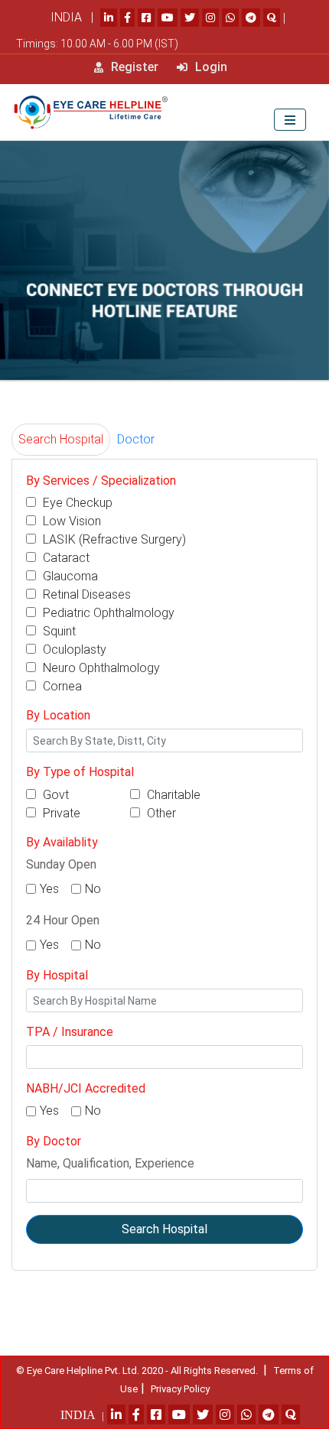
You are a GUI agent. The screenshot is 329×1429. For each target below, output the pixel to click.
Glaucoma (69, 576)
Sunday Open (61, 864)
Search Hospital (164, 1229)
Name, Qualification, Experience (110, 1163)
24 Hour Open (62, 920)
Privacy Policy (180, 1389)
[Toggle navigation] (290, 120)
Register (133, 67)
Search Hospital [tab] (60, 439)
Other (160, 813)
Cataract (65, 557)
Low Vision (70, 521)
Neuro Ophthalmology (100, 668)
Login (209, 67)
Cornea (61, 686)
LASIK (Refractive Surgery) (113, 539)
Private (60, 813)
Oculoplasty (73, 649)
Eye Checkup (76, 502)
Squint (58, 631)
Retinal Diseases (85, 594)
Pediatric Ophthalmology (107, 613)
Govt (54, 795)
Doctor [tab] (136, 439)
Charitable (172, 795)
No (93, 889)
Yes (49, 889)
